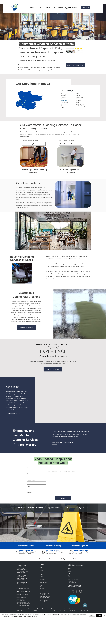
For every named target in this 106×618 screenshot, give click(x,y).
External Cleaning (21, 572)
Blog (41, 587)
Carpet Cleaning (20, 568)
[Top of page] (85, 605)
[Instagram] (80, 591)
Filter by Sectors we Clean (66, 140)
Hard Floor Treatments (22, 574)
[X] (73, 591)
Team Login (42, 584)
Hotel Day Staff (20, 576)
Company (30, 474)
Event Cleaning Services (22, 571)
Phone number (31, 480)
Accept (99, 615)
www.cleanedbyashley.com (74, 585)
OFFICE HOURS (43, 592)
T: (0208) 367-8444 (72, 581)
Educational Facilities (21, 593)
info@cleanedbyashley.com (79, 508)
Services (42, 577)
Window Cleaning (21, 583)
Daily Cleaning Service (22, 569)
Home (41, 576)
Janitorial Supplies (21, 579)
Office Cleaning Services (22, 582)
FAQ (41, 585)
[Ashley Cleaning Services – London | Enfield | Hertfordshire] (76, 591)
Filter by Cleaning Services (30, 140)
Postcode (29, 492)
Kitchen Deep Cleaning (22, 581)
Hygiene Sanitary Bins (22, 578)
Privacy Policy (33, 616)
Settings (92, 615)
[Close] (104, 615)
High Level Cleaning (21, 575)
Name (28, 468)
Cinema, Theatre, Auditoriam (23, 591)
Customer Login (43, 582)
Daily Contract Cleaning (26, 546)
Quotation (42, 579)
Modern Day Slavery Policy (34, 608)
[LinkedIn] (69, 591)
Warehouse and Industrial (23, 605)
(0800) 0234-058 (72, 7)
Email (28, 486)
